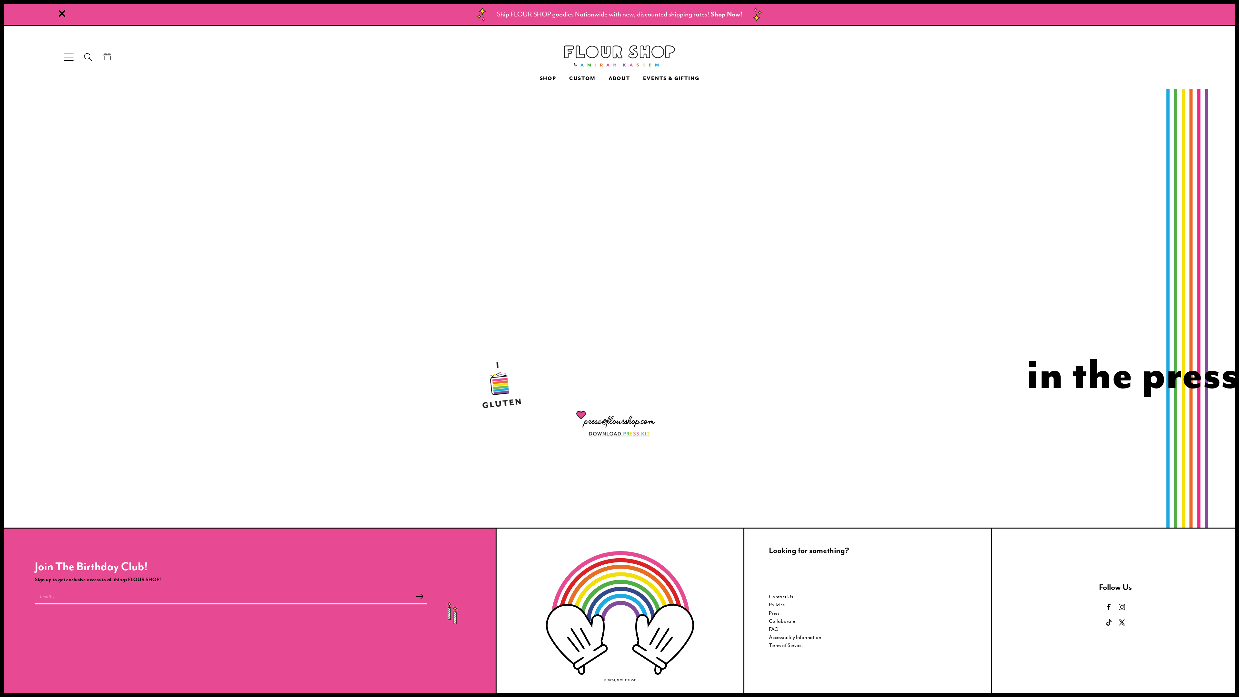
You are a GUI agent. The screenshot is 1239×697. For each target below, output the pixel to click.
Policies (777, 604)
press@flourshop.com (619, 420)
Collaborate (782, 621)
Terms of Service (785, 645)
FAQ (774, 629)
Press (774, 613)
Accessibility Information (795, 637)
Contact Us (781, 596)
